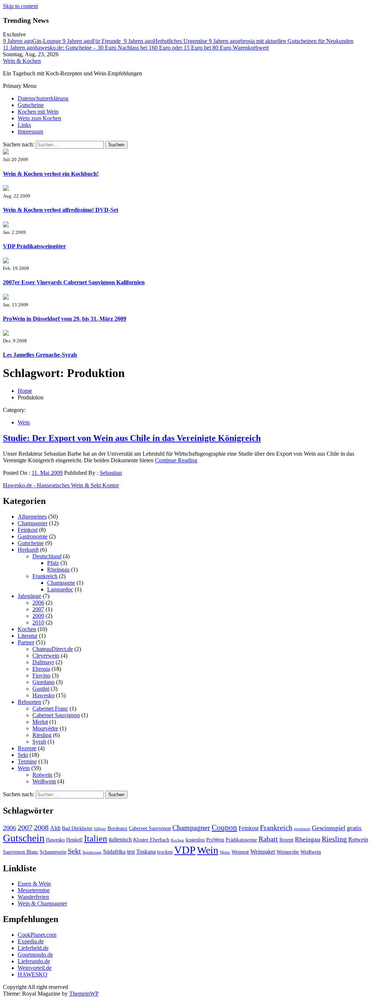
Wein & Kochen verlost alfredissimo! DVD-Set (60, 210)
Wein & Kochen (22, 61)
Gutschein (24, 838)
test (131, 851)
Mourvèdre (45, 728)
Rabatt (268, 839)
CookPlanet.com (37, 935)
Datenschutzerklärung (43, 98)
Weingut (240, 852)
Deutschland (46, 556)
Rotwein (42, 775)
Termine (27, 761)
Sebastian (111, 473)
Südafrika (114, 851)
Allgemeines (32, 516)
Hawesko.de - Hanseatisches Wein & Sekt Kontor (61, 485)
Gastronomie (32, 536)
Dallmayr (43, 662)
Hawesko (43, 695)
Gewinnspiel (328, 828)
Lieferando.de (34, 961)
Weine (225, 852)
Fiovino (41, 675)
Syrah (39, 742)
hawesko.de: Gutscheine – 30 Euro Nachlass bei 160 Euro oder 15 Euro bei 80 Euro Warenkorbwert (136, 48)
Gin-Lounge (33, 41)
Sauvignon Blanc (20, 852)
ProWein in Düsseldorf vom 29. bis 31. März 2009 (64, 319)
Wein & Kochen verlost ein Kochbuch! (51, 174)
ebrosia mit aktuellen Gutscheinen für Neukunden (281, 41)
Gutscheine (31, 105)
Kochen (27, 629)
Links (24, 125)
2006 (38, 602)
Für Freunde (93, 41)
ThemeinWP (84, 993)
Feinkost (28, 530)
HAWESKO (32, 974)
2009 (38, 616)
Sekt (23, 755)
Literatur (28, 636)
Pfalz (53, 563)
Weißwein (44, 781)
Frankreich (44, 576)
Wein (24, 422)
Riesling (42, 735)
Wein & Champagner (42, 903)
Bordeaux (117, 828)
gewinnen (302, 829)
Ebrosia (41, 669)
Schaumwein (53, 852)
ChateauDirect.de (52, 649)
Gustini (40, 689)
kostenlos (195, 840)
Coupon (224, 827)
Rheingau (58, 569)
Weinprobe (287, 852)
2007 (38, 609)
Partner (26, 642)
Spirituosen (92, 852)
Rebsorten (29, 702)
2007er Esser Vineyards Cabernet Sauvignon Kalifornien (74, 282)
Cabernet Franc (50, 708)
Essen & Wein (34, 883)
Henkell (74, 840)
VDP (184, 850)
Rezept (286, 840)
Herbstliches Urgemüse (166, 41)
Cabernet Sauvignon (56, 715)
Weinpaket (262, 851)
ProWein (215, 840)
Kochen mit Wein (38, 111)
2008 (41, 827)
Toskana (146, 851)
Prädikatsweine (241, 840)
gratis (354, 828)
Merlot (40, 722)
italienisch (120, 839)
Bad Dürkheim (77, 828)
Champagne (61, 583)
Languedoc (60, 589)
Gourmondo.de (35, 954)
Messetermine (34, 890)
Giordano (43, 682)
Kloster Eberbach (151, 840)
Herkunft (28, 550)
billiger (100, 829)
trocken (165, 852)
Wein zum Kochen (39, 118)
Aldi (55, 828)
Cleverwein (45, 655)
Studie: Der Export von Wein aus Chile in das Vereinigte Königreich (132, 438)
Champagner (32, 523)
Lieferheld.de (33, 948)
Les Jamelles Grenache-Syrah (40, 355)
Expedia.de (31, 941)
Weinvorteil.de (35, 968)
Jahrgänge (29, 596)
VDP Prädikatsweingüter (34, 246)
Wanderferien (33, 897)
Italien (95, 838)
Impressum (30, 131)
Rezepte (27, 748)
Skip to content (20, 6)
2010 (38, 622)
